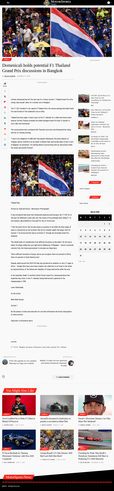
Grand (44, 347)
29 (104, 249)
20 (95, 243)
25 (85, 249)
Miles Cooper (10, 76)
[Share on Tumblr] (5, 123)
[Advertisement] (51, 89)
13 (95, 237)
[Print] (5, 144)
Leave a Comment (64, 377)
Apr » (84, 261)
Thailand (63, 347)
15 (104, 237)
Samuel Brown (85, 425)
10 (81, 237)
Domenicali (37, 347)
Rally (93, 146)
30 (109, 249)
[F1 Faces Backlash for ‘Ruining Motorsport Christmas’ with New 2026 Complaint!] (19, 440)
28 (100, 249)
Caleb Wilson (85, 462)
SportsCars (95, 161)
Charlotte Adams (48, 459)
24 (81, 249)
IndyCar (94, 175)
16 (109, 237)
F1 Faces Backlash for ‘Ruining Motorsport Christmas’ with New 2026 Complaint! (18, 456)
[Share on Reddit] (5, 128)
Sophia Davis (8, 425)
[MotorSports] (57, 2)
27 (95, 249)
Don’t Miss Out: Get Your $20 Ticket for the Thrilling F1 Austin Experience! (100, 112)
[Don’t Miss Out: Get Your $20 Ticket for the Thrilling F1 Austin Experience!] (83, 113)
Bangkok (22, 347)
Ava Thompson (9, 462)
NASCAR (93, 132)
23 (109, 243)
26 (90, 249)
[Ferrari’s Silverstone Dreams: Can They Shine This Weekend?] (95, 405)
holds (48, 347)
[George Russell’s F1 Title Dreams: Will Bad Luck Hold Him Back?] (57, 440)
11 (85, 237)
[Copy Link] (5, 139)
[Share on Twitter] (5, 96)
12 (90, 237)
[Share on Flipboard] (5, 102)
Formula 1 (7, 59)
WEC (92, 105)
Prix (58, 347)
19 (90, 243)
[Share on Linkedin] (5, 118)
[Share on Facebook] (5, 91)
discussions (29, 347)
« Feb (79, 261)
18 (85, 243)
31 (81, 256)
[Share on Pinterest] (5, 107)
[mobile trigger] (4, 2)
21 (100, 243)
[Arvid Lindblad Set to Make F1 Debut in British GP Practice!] (19, 405)
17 (81, 243)
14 (100, 237)
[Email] (5, 134)
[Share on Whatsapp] (5, 112)
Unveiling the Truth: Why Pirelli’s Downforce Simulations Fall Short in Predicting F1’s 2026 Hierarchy (93, 456)
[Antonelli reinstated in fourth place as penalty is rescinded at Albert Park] (57, 405)
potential (53, 347)
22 (104, 243)
